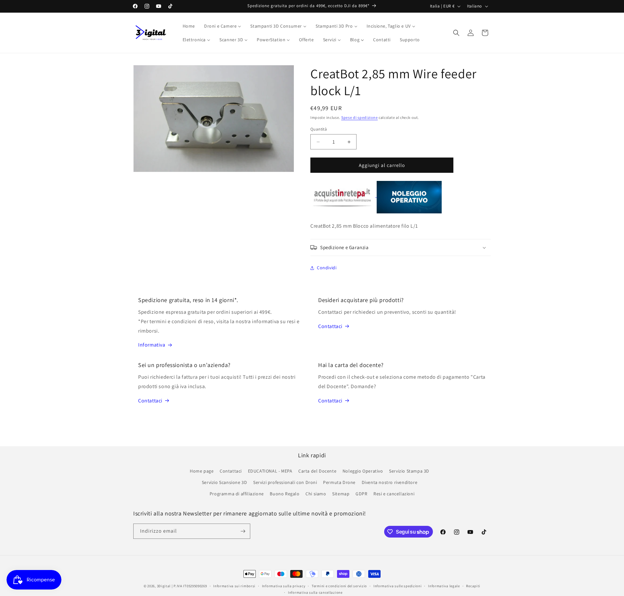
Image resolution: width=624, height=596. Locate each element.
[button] (456, 33)
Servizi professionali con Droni (285, 482)
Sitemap (340, 494)
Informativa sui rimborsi (234, 586)
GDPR (361, 494)
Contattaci (330, 326)
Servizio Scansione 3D (224, 482)
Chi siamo (316, 494)
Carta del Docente (317, 471)
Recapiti (473, 586)
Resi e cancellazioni (393, 494)
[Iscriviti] (243, 531)
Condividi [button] (326, 268)
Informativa (151, 344)
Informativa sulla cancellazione (315, 592)
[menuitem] (189, 26)
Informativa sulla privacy (284, 586)
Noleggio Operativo (363, 471)
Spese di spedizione (359, 117)
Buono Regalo (284, 494)
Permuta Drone (339, 482)
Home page (202, 471)
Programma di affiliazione (237, 494)
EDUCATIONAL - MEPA (270, 471)
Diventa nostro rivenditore (390, 482)
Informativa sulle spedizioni (397, 586)
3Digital (164, 586)
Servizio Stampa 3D (409, 471)
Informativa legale (444, 586)
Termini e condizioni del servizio (339, 586)
